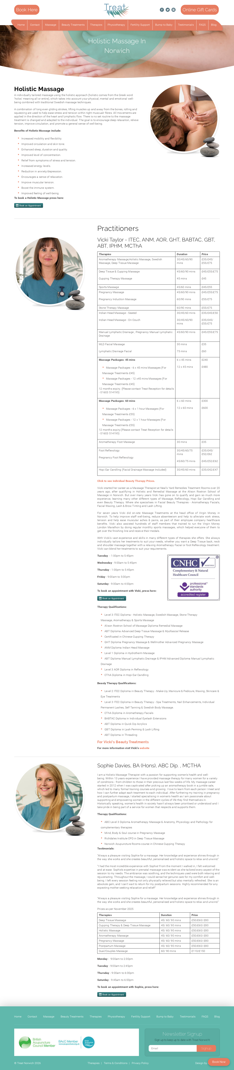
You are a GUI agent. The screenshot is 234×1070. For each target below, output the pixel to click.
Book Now (219, 1061)
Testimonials (186, 24)
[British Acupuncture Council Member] (37, 1042)
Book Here (27, 9)
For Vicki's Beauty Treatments (123, 742)
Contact (35, 24)
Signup (206, 1048)
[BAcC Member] (76, 1042)
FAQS (202, 24)
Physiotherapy (116, 24)
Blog (214, 24)
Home (21, 24)
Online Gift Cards (200, 9)
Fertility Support (140, 24)
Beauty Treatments (73, 24)
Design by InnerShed (207, 1063)
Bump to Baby (164, 24)
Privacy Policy (140, 1063)
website (144, 748)
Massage (50, 24)
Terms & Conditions (115, 1063)
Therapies (96, 24)
